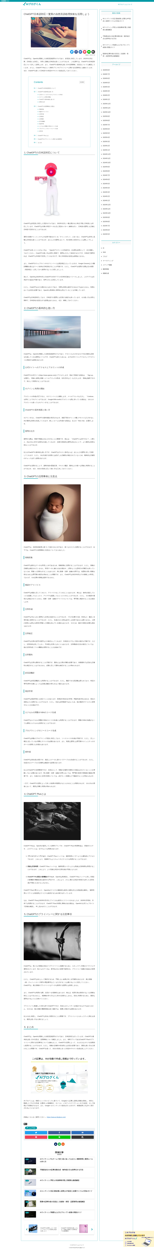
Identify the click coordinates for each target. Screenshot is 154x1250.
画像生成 (106, 273)
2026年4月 (106, 87)
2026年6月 (106, 78)
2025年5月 (106, 133)
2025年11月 (106, 108)
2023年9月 (106, 217)
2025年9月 (106, 116)
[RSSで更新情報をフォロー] (63, 1144)
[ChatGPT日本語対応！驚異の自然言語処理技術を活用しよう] (80, 52)
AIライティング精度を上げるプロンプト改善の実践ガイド (116, 46)
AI (26, 1124)
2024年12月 (107, 154)
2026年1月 (106, 99)
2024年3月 (106, 192)
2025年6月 (106, 129)
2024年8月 (106, 171)
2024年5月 (106, 183)
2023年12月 (107, 205)
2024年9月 (106, 167)
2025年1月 (106, 150)
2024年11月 (106, 158)
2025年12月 (107, 104)
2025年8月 (106, 120)
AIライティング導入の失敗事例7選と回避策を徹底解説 (117, 28)
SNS (104, 252)
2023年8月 (106, 221)
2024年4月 (106, 188)
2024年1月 (106, 200)
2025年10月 (107, 112)
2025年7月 (106, 125)
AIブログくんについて (77, 1245)
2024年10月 (107, 162)
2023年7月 (106, 226)
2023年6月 (106, 230)
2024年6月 (106, 179)
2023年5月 (106, 234)
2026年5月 (106, 83)
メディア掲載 (107, 265)
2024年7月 (106, 175)
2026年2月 (106, 95)
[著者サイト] (55, 1144)
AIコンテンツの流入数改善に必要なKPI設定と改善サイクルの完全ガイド (117, 20)
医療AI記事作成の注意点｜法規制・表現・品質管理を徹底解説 (115, 55)
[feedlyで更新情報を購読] (59, 1144)
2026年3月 (106, 91)
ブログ (105, 256)
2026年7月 (106, 74)
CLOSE (82, 82)
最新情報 (106, 269)
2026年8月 (106, 70)
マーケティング (108, 261)
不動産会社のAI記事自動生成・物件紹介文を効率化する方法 (116, 37)
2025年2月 (106, 146)
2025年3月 (106, 141)
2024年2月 (106, 196)
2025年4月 (106, 137)
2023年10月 (107, 213)
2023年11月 (106, 209)
